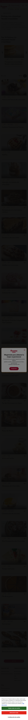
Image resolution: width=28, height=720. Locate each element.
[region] (14, 708)
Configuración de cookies (14, 717)
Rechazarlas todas (14, 712)
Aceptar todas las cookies (14, 708)
